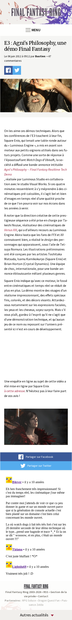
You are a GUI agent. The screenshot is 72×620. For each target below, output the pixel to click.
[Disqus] (36, 525)
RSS (45, 592)
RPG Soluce (29, 600)
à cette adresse (14, 391)
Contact (43, 596)
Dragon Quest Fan (49, 600)
